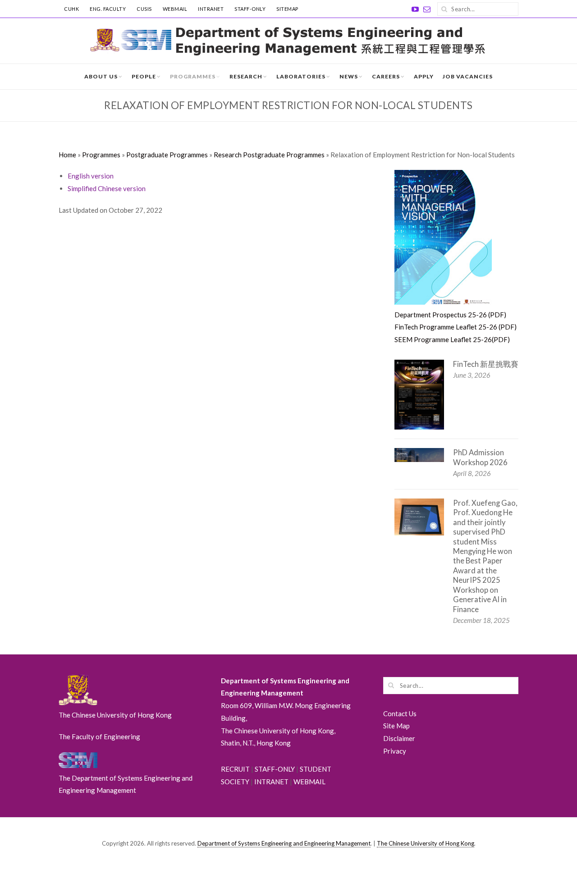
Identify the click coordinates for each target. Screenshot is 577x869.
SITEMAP (287, 9)
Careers (386, 76)
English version (91, 176)
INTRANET (211, 9)
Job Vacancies (468, 76)
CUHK (71, 9)
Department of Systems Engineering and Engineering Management (284, 843)
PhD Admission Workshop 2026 (480, 457)
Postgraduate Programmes (167, 155)
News (348, 76)
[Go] (444, 9)
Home (67, 155)
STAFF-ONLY (250, 9)
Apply (424, 76)
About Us (101, 76)
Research (245, 76)
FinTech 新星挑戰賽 (485, 364)
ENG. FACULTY (108, 9)
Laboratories (300, 76)
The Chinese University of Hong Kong (425, 843)
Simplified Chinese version (107, 188)
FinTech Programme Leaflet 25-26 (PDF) (455, 327)
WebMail (175, 9)
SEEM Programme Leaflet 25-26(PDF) (452, 339)
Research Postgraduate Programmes (269, 155)
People (144, 76)
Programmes (192, 76)
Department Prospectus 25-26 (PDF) (450, 315)
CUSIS (144, 9)
